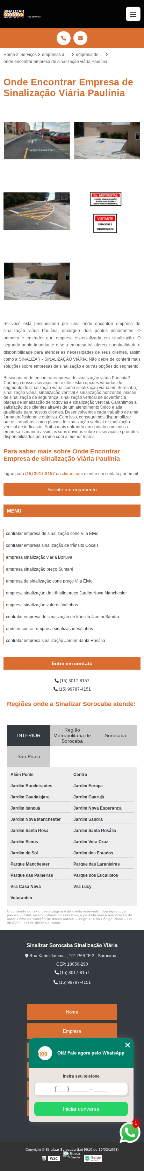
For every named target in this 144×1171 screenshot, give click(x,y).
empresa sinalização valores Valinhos (42, 604)
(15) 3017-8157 (40, 473)
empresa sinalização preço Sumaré (39, 569)
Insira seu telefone (81, 1076)
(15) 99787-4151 (74, 689)
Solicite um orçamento (72, 489)
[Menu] (133, 14)
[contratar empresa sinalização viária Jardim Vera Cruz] (107, 211)
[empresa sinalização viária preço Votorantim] (36, 281)
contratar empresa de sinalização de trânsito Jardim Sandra (62, 616)
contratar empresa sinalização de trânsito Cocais (52, 545)
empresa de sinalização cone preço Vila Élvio (49, 581)
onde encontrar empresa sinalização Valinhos (49, 628)
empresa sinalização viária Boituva (39, 557)
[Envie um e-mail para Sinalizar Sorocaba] (80, 38)
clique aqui (72, 473)
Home (72, 1012)
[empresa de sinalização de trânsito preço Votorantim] (36, 211)
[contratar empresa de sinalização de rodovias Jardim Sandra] (36, 140)
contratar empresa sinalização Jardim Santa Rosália (55, 640)
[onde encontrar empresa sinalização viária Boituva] (107, 140)
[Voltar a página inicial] (22, 14)
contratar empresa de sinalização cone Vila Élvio (52, 533)
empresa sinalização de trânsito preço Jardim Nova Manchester (66, 593)
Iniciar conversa (81, 1109)
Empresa (72, 1031)
